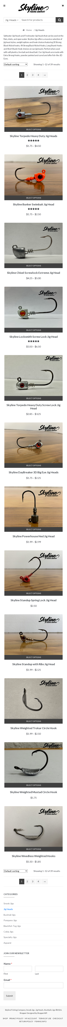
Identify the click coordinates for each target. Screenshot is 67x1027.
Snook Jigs (9, 903)
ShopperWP (42, 1013)
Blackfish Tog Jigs (12, 926)
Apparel (7, 942)
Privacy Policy (16, 1018)
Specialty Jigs (10, 937)
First (6, 973)
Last (37, 973)
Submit (9, 995)
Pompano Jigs (10, 920)
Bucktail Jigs (10, 914)
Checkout (58, 1018)
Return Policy (26, 1021)
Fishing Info (41, 1021)
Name (8, 963)
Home (29, 30)
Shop (5, 1018)
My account (31, 1018)
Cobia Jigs (8, 931)
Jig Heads (8, 909)
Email (8, 979)
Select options (33, 129)
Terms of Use (45, 1018)
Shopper (23, 1013)
